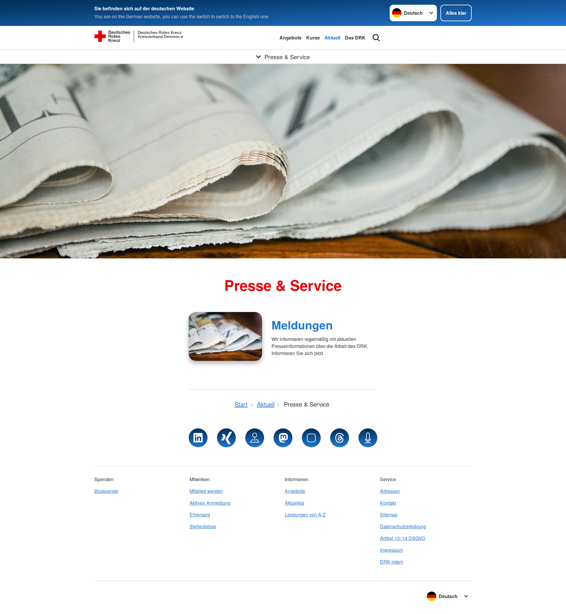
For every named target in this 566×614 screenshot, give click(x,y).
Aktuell (332, 37)
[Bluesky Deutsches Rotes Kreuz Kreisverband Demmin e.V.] (311, 437)
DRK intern (391, 561)
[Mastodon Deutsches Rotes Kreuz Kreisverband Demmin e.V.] (283, 437)
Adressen (390, 491)
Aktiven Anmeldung (210, 502)
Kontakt (388, 502)
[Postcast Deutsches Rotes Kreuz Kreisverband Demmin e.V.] (367, 437)
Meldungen (302, 324)
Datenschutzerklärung (403, 526)
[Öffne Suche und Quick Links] (376, 37)
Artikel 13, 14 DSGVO (402, 538)
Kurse (313, 37)
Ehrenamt (200, 514)
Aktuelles (294, 502)
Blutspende (106, 491)
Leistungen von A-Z (305, 514)
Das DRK (355, 37)
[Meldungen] (225, 336)
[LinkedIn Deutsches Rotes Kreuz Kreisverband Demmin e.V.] (198, 437)
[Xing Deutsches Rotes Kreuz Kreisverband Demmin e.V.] (226, 437)
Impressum (391, 550)
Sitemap (388, 514)
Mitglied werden (206, 491)
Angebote (290, 37)
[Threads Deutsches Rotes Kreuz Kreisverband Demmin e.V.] (339, 437)
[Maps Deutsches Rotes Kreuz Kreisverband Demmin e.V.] (254, 437)
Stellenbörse (203, 526)
